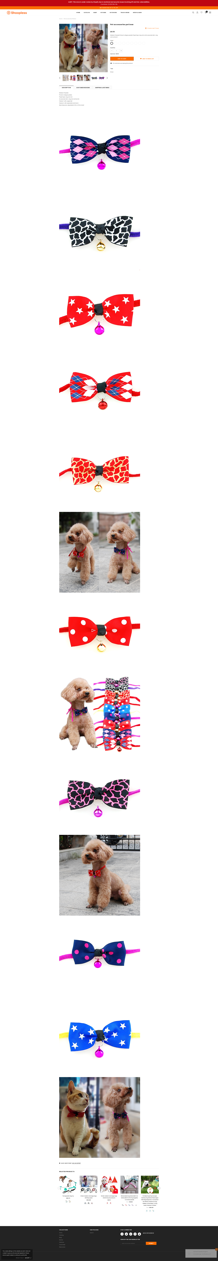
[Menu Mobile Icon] (210, 12)
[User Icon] (197, 12)
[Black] (88, 1203)
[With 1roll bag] (150, 1210)
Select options (68, 1186)
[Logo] (17, 13)
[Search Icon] (193, 12)
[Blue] (85, 1203)
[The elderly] (110, 1203)
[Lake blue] (66, 1201)
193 (113, 63)
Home (60, 18)
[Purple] (132, 1205)
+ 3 (136, 1205)
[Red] (92, 1203)
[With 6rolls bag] (153, 1210)
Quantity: (112, 47)
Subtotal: (112, 54)
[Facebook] (122, 1234)
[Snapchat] (139, 1234)
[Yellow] (69, 1201)
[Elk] (107, 1203)
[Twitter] (126, 1234)
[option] (83, 48)
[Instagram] (130, 1234)
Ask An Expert (76, 1163)
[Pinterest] (135, 1234)
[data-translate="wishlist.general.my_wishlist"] (201, 12)
